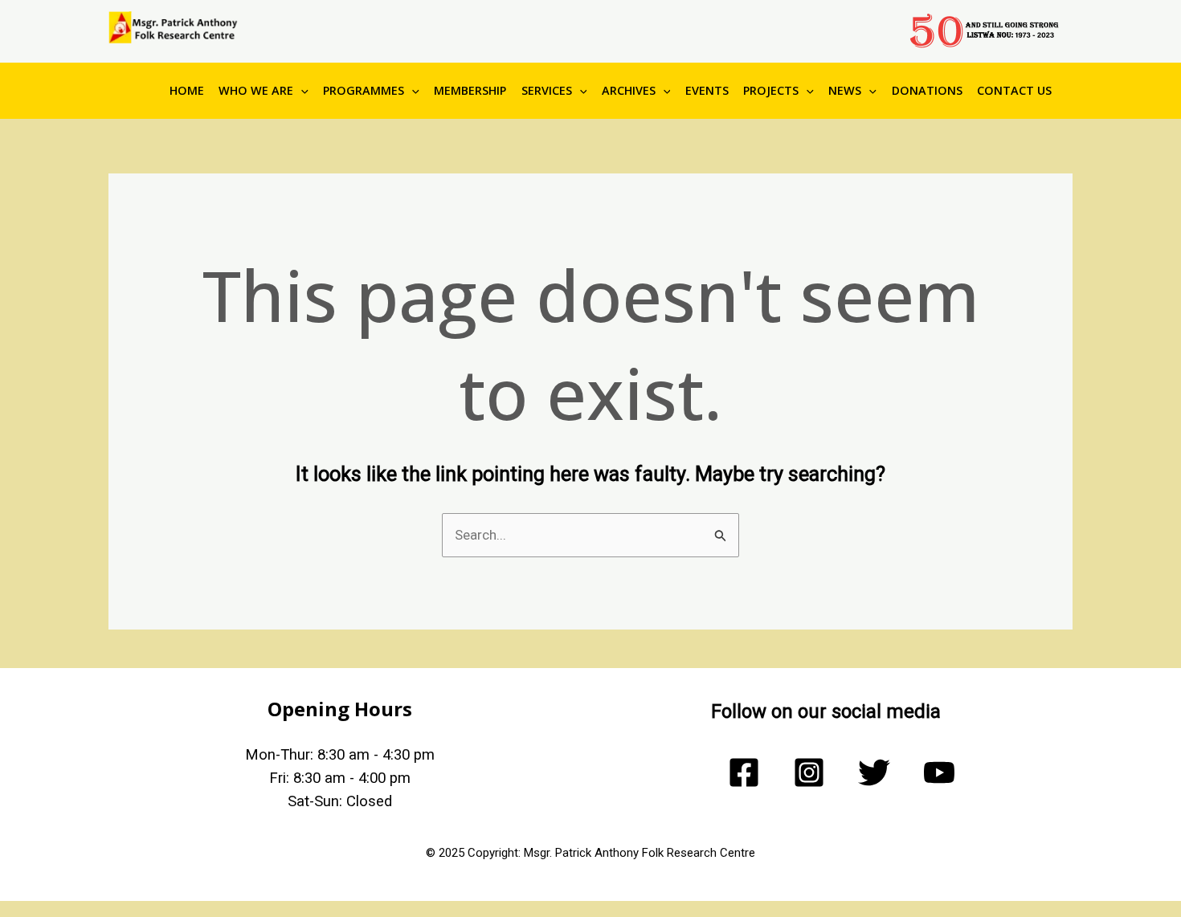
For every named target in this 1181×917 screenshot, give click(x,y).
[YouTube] (939, 772)
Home (187, 90)
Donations (927, 90)
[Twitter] (874, 772)
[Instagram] (809, 772)
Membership (470, 90)
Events (707, 90)
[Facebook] (744, 772)
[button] (301, 91)
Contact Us (1014, 90)
